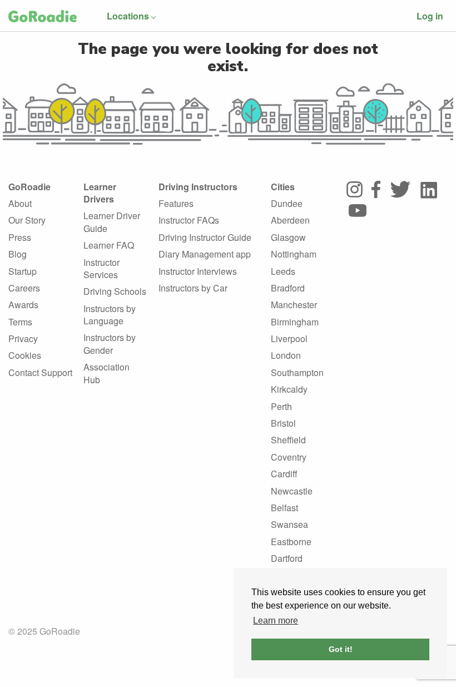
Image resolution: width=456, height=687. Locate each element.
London (286, 355)
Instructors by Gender (109, 343)
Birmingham (295, 321)
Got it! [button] (341, 649)
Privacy (23, 338)
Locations (128, 15)
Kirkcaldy (289, 389)
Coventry (288, 457)
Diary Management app (204, 254)
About (20, 203)
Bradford (288, 287)
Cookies (24, 355)
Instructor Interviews (197, 271)
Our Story (27, 220)
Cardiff (284, 473)
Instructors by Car (192, 287)
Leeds (283, 271)
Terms (20, 321)
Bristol (283, 423)
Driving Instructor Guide (204, 237)
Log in (430, 15)
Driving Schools (114, 291)
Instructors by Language (109, 314)
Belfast (284, 507)
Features (176, 203)
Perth (281, 406)
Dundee (287, 203)
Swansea (289, 524)
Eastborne (291, 541)
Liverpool (289, 338)
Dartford (287, 558)
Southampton (297, 372)
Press (19, 237)
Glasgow (288, 237)
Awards (23, 304)
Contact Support (40, 372)
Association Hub (106, 372)
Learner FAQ (108, 245)
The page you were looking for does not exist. (228, 57)
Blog (17, 254)
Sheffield (288, 439)
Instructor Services (101, 268)
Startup (22, 271)
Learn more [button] (275, 620)
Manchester (294, 304)
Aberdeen (290, 220)
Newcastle (292, 491)
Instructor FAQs (188, 220)
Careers (24, 287)
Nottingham (293, 254)
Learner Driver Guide (111, 221)
